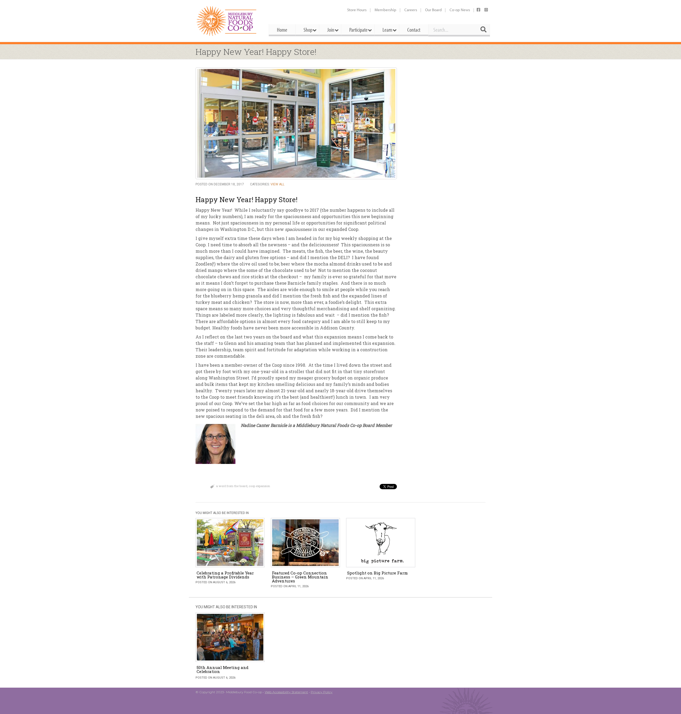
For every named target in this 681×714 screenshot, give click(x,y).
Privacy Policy (322, 692)
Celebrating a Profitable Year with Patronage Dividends (225, 575)
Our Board (433, 9)
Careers (410, 9)
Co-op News (460, 9)
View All (277, 184)
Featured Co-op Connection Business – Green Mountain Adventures (300, 577)
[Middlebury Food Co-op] (227, 20)
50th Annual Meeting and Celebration (222, 669)
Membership (385, 9)
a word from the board (231, 486)
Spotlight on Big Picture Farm (377, 573)
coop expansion (259, 486)
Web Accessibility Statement (286, 692)
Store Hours (357, 9)
